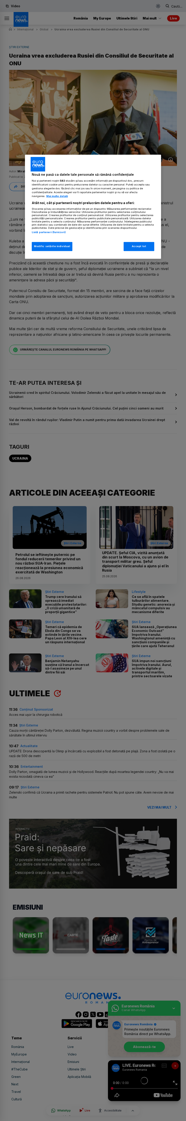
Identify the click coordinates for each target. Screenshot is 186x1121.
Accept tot (139, 246)
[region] (93, 207)
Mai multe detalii (57, 196)
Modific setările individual (52, 246)
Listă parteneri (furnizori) (49, 232)
